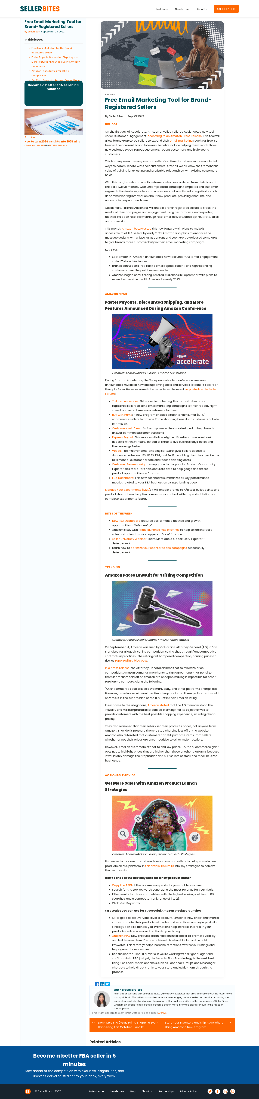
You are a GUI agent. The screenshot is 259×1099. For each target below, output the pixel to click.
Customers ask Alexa (126, 428)
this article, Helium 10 (159, 866)
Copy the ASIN (122, 885)
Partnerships (166, 1091)
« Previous (29, 145)
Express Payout (122, 437)
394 (39, 145)
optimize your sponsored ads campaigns (159, 548)
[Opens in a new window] (97, 985)
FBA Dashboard (123, 478)
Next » (64, 145)
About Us (201, 9)
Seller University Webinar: (129, 539)
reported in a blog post (131, 661)
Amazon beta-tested (136, 229)
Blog (132, 1091)
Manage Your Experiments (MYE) (127, 490)
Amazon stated (158, 705)
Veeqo (116, 451)
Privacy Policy (188, 1091)
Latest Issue (161, 9)
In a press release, (117, 668)
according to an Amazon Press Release (175, 136)
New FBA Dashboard (126, 521)
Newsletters (182, 9)
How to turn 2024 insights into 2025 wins (52, 141)
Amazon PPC (121, 936)
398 (55, 145)
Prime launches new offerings (158, 530)
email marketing (181, 141)
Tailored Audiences (125, 401)
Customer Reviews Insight (130, 464)
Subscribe (226, 9)
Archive (29, 137)
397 (51, 145)
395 (43, 145)
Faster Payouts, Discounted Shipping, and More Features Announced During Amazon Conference (56, 62)
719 (59, 145)
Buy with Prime (122, 415)
